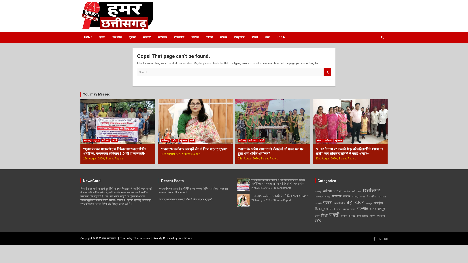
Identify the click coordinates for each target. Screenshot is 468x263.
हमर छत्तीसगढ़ (109, 238)
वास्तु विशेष (239, 37)
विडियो (255, 37)
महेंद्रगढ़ (346, 209)
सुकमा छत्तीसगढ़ (362, 216)
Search (327, 72)
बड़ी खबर (105, 140)
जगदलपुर (87, 140)
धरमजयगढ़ (382, 197)
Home (88, 37)
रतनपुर (352, 209)
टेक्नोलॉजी (179, 37)
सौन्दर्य (209, 37)
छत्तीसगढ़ (165, 140)
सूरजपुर (372, 216)
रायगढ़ (373, 209)
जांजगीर (336, 196)
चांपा (359, 191)
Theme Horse (141, 238)
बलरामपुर (369, 203)
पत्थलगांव (318, 203)
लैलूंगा (317, 216)
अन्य (267, 37)
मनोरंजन (162, 37)
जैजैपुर (346, 196)
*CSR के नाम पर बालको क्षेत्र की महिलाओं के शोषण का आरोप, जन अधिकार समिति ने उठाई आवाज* (349, 151)
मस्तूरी (339, 209)
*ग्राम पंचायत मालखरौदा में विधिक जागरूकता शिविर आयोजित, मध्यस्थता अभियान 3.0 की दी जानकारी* (114, 151)
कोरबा (319, 140)
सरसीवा (344, 216)
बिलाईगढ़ (378, 203)
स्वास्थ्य (223, 37)
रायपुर (381, 209)
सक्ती (114, 140)
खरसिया (347, 191)
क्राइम (132, 37)
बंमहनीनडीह (339, 203)
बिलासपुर (320, 209)
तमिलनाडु (355, 197)
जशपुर (328, 196)
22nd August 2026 (326, 158)
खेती (354, 191)
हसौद (318, 220)
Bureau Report (114, 158)
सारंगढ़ (352, 215)
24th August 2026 (171, 154)
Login (281, 37)
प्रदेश (102, 37)
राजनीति (147, 37)
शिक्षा (324, 215)
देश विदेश (117, 37)
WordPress (185, 238)
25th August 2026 (93, 158)
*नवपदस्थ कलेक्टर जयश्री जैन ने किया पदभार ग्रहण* (194, 149)
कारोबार (195, 37)
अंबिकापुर (318, 191)
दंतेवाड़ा (362, 197)
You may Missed (96, 94)
